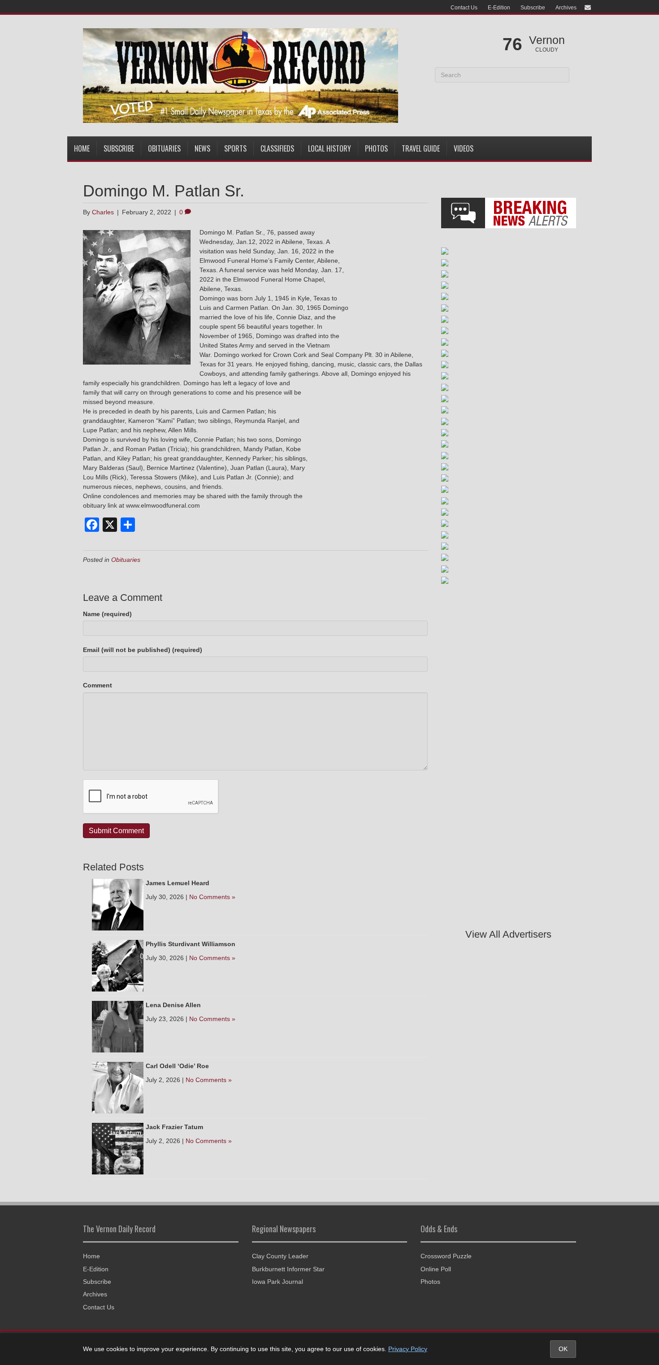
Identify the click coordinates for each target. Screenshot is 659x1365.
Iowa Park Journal (277, 1281)
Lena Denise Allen (173, 1005)
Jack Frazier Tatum (174, 1126)
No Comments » (212, 896)
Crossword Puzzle (446, 1256)
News (202, 148)
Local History (329, 148)
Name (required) (107, 613)
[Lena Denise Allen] (117, 1026)
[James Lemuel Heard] (117, 904)
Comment (97, 685)
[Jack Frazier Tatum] (117, 1148)
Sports (235, 148)
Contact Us (464, 7)
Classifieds (277, 148)
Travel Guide (421, 148)
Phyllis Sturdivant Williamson (190, 944)
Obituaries (164, 148)
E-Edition (499, 7)
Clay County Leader (280, 1256)
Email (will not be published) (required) (142, 649)
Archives (566, 7)
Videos (463, 148)
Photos (376, 148)
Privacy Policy (407, 1348)
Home (82, 148)
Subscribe (532, 7)
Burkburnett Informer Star (288, 1269)
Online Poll (436, 1269)
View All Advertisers (508, 934)
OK (563, 1348)
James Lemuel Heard (177, 883)
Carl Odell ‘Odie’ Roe (177, 1065)
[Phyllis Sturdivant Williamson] (117, 965)
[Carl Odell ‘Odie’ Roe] (117, 1087)
